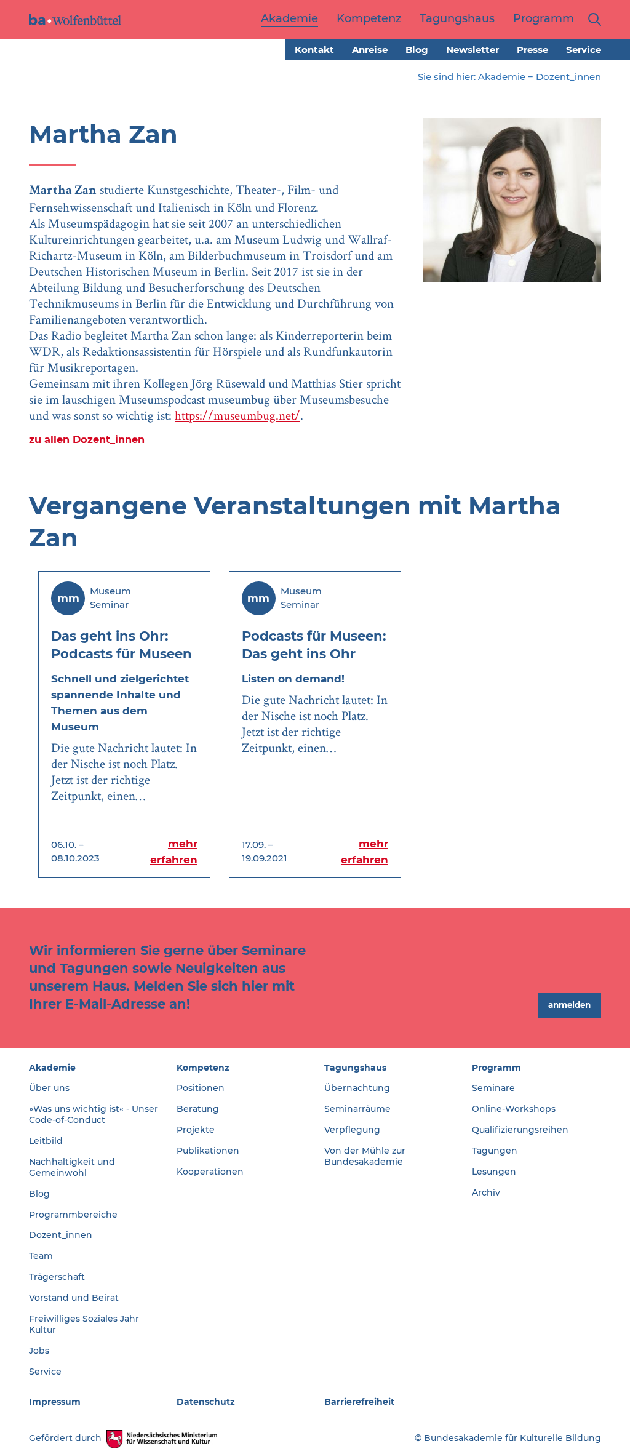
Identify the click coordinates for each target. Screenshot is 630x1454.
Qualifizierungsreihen (520, 1129)
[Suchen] (592, 19)
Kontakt (314, 49)
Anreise (370, 49)
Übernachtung (357, 1087)
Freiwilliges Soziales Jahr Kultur (84, 1324)
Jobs (39, 1350)
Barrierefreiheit (359, 1401)
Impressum (55, 1401)
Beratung (198, 1108)
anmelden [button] (569, 1005)
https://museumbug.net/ (237, 415)
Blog (416, 49)
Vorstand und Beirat (74, 1297)
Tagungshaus (355, 1067)
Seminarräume (357, 1108)
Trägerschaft (57, 1276)
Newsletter (472, 49)
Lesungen (494, 1171)
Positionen (201, 1087)
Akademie (501, 76)
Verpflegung (352, 1129)
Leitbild (46, 1140)
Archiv (486, 1192)
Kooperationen (210, 1171)
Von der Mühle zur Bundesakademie (364, 1156)
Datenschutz (206, 1401)
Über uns (49, 1087)
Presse (532, 49)
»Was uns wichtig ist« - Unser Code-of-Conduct (93, 1114)
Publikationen (208, 1150)
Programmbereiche (73, 1214)
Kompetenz (203, 1067)
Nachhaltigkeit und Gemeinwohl (72, 1167)
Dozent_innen (568, 76)
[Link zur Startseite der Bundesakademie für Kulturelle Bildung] (75, 19)
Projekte (196, 1129)
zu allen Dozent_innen (87, 439)
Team (41, 1255)
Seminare (493, 1087)
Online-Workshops (514, 1108)
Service (583, 49)
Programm (496, 1067)
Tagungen (494, 1150)
